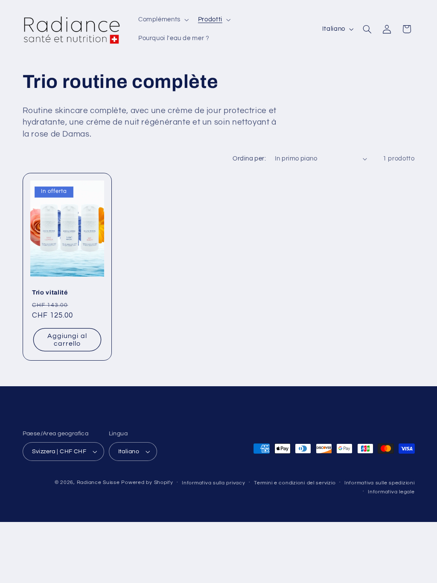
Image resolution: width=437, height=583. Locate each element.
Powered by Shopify (147, 482)
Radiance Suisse (98, 482)
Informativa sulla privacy (213, 483)
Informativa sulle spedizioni (379, 483)
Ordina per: (249, 158)
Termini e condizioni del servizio (294, 483)
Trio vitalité (50, 292)
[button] (162, 19)
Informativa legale (391, 492)
